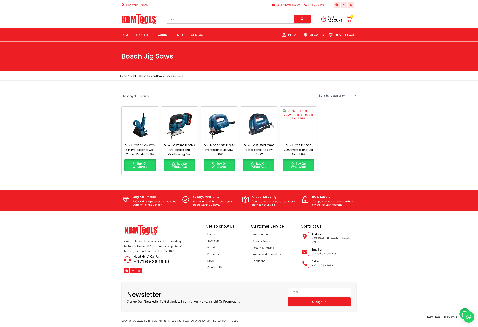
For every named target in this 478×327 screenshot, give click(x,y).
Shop (180, 35)
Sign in (331, 17)
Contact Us (200, 35)
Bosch (133, 75)
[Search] (302, 19)
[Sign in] (324, 19)
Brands (161, 35)
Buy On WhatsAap (140, 165)
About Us (142, 35)
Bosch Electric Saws (150, 75)
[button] (468, 317)
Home (125, 35)
